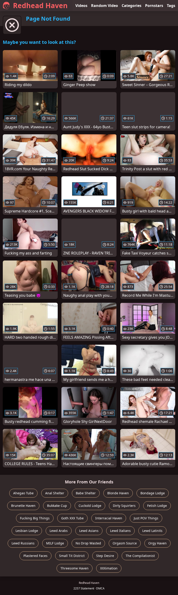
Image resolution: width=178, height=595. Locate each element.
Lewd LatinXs (152, 530)
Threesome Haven (74, 568)
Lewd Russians (23, 543)
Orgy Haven (157, 543)
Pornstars (154, 5)
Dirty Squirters (124, 505)
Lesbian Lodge (27, 530)
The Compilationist (140, 555)
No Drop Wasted (88, 543)
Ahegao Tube (23, 493)
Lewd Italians (120, 530)
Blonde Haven (118, 493)
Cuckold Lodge (90, 505)
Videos (81, 5)
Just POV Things (146, 518)
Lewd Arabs (59, 530)
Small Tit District (72, 555)
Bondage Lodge (152, 493)
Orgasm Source (125, 543)
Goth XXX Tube (72, 518)
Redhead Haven (40, 5)
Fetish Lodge (157, 505)
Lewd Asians (89, 530)
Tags (171, 5)
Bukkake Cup (57, 505)
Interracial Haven (108, 518)
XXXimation (109, 568)
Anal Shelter (54, 493)
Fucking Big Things (35, 518)
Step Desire (105, 555)
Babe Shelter (86, 493)
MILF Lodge (55, 543)
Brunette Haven (23, 505)
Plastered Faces (35, 555)
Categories (131, 5)
